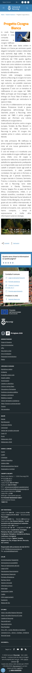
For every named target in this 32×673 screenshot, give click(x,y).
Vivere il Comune (10, 15)
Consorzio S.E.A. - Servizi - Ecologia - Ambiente (15, 633)
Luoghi (3, 455)
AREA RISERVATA (16, 670)
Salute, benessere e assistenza (10, 401)
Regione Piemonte (7, 2)
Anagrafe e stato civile (7, 375)
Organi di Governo (6, 342)
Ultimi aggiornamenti (7, 597)
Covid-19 (3, 433)
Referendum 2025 (6, 439)
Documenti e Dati (6, 351)
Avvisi (3, 436)
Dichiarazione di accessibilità (9, 563)
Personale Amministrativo (8, 356)
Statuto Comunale (6, 583)
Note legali (4, 588)
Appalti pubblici (5, 378)
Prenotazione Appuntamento (9, 571)
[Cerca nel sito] (27, 8)
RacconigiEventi (5, 621)
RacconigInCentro (6, 624)
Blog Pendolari (5, 627)
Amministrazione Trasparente (9, 560)
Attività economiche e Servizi (9, 466)
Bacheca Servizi (5, 580)
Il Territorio (4, 457)
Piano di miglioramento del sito (10, 566)
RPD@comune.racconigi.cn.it (13, 549)
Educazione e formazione (8, 389)
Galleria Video (5, 463)
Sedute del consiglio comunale (10, 430)
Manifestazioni (5, 422)
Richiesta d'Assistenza (7, 577)
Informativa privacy (6, 586)
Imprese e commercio (7, 395)
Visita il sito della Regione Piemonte (11, 613)
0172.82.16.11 (7, 478)
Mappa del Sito (5, 603)
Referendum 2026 (6, 442)
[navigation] (3, 8)
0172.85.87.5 (8, 480)
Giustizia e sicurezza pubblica (9, 392)
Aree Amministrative (7, 345)
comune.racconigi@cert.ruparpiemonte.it (17, 487)
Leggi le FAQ (4, 568)
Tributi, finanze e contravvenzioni (10, 403)
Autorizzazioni (5, 381)
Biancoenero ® (17, 666)
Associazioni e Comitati (8, 469)
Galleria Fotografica (6, 460)
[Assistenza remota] (17, 661)
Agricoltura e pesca (6, 369)
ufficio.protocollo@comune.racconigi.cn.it (17, 489)
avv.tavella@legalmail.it (11, 551)
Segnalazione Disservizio (8, 574)
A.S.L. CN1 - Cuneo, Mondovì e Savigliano (13, 630)
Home (2, 15)
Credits (3, 594)
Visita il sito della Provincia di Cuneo (11, 615)
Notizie (3, 419)
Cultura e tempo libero (7, 386)
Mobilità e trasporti (6, 398)
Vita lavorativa (5, 409)
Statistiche (4, 600)
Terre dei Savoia (5, 635)
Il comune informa (6, 425)
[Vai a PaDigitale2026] (12, 333)
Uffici (2, 348)
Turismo (3, 406)
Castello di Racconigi (7, 618)
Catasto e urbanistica (7, 383)
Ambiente (4, 372)
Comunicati (4, 428)
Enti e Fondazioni (6, 354)
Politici (3, 359)
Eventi (3, 452)
